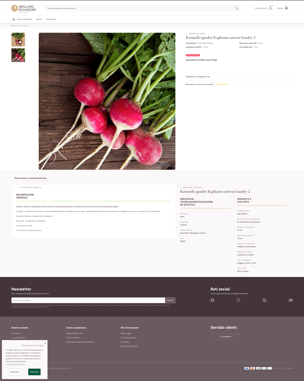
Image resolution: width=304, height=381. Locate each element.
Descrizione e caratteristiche (30, 178)
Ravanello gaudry (23, 25)
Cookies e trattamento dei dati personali (57, 368)
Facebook (212, 300)
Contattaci (226, 336)
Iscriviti (170, 300)
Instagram (238, 300)
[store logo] (23, 9)
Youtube (291, 300)
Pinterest (264, 300)
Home (13, 25)
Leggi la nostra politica (15, 364)
